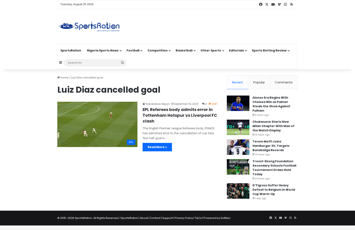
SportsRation (70, 50)
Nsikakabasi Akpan (158, 104)
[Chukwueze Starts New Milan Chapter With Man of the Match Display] (238, 127)
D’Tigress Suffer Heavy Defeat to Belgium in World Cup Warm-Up (273, 189)
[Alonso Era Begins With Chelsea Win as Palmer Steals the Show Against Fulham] (238, 103)
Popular (259, 82)
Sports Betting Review (269, 50)
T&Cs (198, 218)
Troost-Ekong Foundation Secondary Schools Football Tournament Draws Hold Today (274, 167)
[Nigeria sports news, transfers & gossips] (89, 26)
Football (133, 50)
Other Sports (211, 50)
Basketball (184, 50)
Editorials (236, 50)
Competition (158, 50)
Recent (237, 82)
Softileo (225, 218)
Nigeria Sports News (103, 50)
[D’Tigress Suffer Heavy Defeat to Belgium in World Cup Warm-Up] (238, 191)
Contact (155, 218)
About (144, 218)
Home (64, 77)
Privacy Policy (184, 218)
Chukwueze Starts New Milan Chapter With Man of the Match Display (273, 126)
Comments (284, 82)
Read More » (157, 147)
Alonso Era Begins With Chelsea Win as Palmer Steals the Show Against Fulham (271, 104)
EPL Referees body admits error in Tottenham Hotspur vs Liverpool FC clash (180, 115)
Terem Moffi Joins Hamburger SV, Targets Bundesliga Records (270, 145)
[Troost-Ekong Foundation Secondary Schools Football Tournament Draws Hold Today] (238, 167)
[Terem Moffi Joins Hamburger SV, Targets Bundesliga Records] (238, 147)
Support (167, 218)
